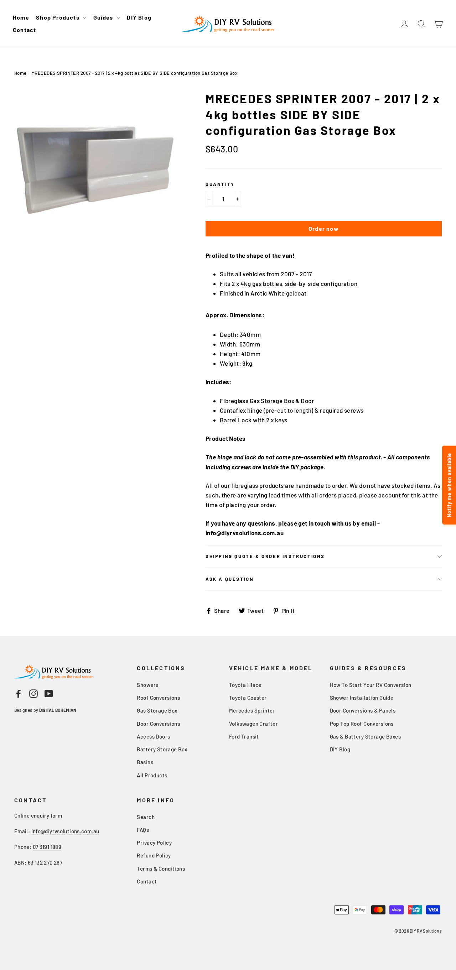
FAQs (143, 829)
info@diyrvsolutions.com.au (65, 831)
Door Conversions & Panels (363, 710)
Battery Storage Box (162, 749)
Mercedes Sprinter (252, 710)
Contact (24, 29)
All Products (152, 775)
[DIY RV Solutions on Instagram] (33, 693)
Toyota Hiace (245, 685)
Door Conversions (158, 723)
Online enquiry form (38, 815)
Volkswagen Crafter (253, 723)
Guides (104, 17)
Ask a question (230, 579)
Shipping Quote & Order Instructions (265, 556)
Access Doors (153, 736)
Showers (147, 685)
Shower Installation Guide (362, 697)
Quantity (220, 184)
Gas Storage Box (157, 710)
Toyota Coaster (248, 697)
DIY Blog (139, 17)
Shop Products (58, 17)
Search (146, 817)
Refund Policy (154, 855)
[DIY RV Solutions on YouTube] (49, 693)
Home (21, 17)
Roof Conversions (158, 697)
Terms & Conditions (161, 868)
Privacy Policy (154, 842)
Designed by (45, 710)
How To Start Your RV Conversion (370, 685)
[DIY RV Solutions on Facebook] (18, 693)
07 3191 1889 (47, 847)
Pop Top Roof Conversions (362, 723)
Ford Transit (244, 736)
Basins (145, 762)
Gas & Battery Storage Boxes (365, 736)
